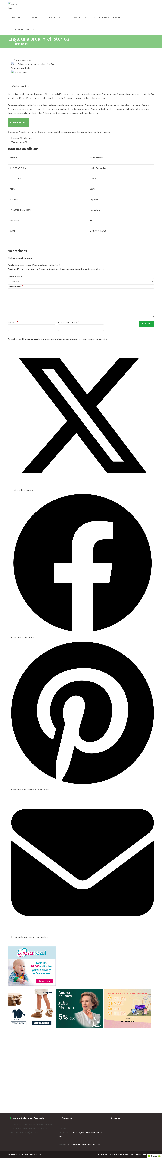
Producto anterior (22, 59)
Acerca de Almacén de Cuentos (109, 1154)
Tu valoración (15, 286)
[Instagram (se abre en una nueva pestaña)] (152, 5)
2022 (92, 189)
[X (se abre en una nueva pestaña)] (137, 5)
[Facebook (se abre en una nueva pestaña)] (142, 5)
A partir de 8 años (21, 43)
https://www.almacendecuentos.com (82, 1144)
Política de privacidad (145, 1154)
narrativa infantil (74, 131)
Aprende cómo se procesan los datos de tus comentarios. (79, 339)
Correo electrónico (68, 322)
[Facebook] (108, 1128)
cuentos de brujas (56, 131)
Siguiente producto (20, 68)
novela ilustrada (91, 131)
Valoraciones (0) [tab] (19, 142)
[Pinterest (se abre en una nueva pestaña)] (147, 5)
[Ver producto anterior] (12, 59)
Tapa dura (95, 210)
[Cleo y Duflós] (19, 72)
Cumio (93, 178)
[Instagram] (108, 1132)
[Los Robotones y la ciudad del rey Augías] (32, 63)
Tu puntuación (15, 276)
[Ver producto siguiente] (32, 68)
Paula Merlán (96, 157)
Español (94, 199)
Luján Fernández (98, 168)
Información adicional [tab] (21, 138)
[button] (18, 86)
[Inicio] (9, 43)
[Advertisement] (81, 1079)
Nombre (13, 322)
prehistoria (105, 131)
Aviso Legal (129, 1154)
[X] (108, 1124)
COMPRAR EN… (18, 122)
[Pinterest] (108, 1136)
